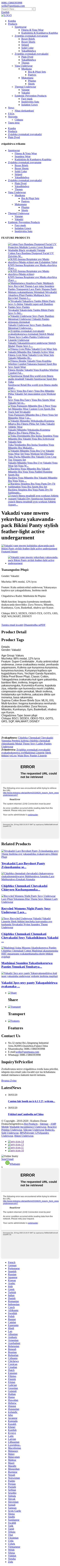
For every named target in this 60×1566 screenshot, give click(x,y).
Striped (25, 44)
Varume (25, 89)
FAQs (11, 113)
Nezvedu (13, 116)
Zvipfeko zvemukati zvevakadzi (31, 53)
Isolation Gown (29, 104)
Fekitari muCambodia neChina (26, 1114)
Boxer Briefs (28, 38)
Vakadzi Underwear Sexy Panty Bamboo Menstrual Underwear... (29, 326)
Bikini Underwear (23, 1135)
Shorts (31, 83)
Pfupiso (32, 80)
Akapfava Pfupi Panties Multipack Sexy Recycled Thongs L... (29, 297)
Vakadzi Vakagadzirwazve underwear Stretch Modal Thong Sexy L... (32, 344)
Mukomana (27, 77)
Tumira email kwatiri (12, 625)
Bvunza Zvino (8, 1080)
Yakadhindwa (28, 50)
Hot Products (31, 1123)
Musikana (26, 68)
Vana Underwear (23, 65)
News (11, 107)
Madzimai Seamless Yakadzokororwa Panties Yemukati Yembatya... (26, 964)
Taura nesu (14, 122)
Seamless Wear (22, 156)
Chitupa (19, 119)
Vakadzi (25, 92)
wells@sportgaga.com (27, 1051)
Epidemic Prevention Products (30, 95)
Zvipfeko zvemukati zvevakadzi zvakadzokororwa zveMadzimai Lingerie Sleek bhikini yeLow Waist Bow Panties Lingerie (26, 752)
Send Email (7, 1159)
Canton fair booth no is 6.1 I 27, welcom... (31, 1101)
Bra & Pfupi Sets (37, 71)
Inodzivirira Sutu (30, 101)
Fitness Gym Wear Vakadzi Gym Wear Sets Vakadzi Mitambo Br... (31, 356)
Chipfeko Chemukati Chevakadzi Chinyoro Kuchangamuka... (24, 887)
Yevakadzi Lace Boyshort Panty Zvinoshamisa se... (23, 865)
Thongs (25, 62)
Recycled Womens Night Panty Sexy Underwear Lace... (26, 910)
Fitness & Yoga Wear (32, 29)
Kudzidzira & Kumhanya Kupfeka (39, 32)
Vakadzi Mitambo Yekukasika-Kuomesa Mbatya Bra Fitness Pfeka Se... (29, 431)
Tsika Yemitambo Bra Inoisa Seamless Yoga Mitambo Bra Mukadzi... (31, 446)
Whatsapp (15, 1164)
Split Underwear (9, 1132)
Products (12, 23)
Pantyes (32, 74)
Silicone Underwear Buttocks (38, 1129)
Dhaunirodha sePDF (35, 625)
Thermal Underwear (25, 86)
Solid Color (27, 47)
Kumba (12, 20)
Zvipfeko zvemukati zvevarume (31, 35)
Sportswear (20, 26)
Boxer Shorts (28, 41)
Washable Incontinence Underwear (28, 1126)
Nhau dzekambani (24, 110)
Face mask (26, 98)
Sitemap (44, 1123)
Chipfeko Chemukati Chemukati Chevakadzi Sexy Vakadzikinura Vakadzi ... (29, 937)
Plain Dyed (27, 56)
